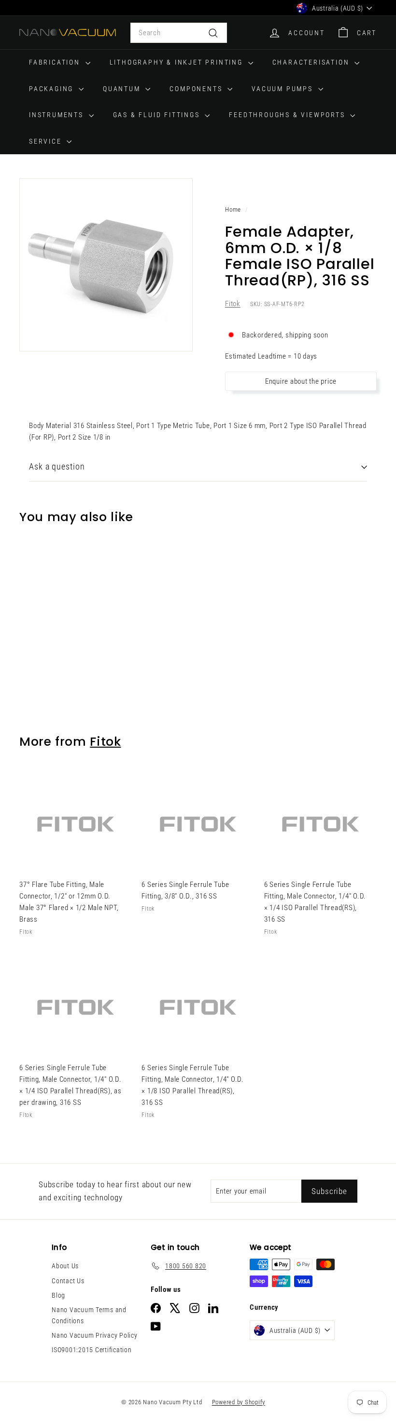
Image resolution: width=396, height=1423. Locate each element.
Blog (58, 1295)
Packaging (52, 89)
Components (197, 89)
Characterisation (312, 62)
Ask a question (57, 466)
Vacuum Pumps (283, 89)
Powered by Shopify (239, 1402)
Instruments (57, 115)
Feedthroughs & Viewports (288, 115)
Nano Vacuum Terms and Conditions (89, 1315)
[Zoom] (106, 265)
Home (233, 209)
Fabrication (56, 62)
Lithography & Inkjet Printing (178, 62)
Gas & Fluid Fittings (158, 115)
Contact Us (68, 1281)
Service (46, 141)
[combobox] (178, 33)
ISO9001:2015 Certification (92, 1350)
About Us (65, 1266)
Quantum (123, 89)
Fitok (232, 303)
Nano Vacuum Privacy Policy (95, 1335)
